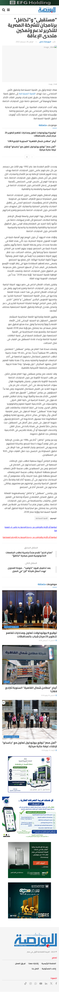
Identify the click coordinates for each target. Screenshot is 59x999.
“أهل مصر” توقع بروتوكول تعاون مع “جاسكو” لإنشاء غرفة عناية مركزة (30, 148)
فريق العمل (20, 963)
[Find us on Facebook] (56, 983)
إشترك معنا (33, 963)
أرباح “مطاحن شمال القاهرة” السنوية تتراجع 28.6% (32, 141)
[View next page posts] (27, 157)
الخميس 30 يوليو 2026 (48, 695)
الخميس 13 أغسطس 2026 (47, 640)
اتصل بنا (35, 968)
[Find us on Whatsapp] (36, 983)
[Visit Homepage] (46, 10)
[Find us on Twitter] (51, 983)
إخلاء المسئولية (49, 968)
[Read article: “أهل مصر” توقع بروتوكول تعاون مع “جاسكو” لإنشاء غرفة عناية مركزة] (29, 719)
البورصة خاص (45, 41)
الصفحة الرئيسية (49, 963)
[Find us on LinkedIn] (46, 983)
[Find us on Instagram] (31, 983)
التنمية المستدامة (27, 93)
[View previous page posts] (32, 157)
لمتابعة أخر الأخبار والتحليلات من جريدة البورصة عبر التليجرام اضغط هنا (30, 537)
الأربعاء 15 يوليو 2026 (48, 750)
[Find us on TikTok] (25, 983)
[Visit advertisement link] (29, 2)
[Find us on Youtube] (41, 983)
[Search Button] (3, 9)
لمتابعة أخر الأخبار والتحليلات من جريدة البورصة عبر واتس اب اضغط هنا (31, 528)
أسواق (6, 682)
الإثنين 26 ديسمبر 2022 (24, 41)
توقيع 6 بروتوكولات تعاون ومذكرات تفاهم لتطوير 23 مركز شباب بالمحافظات (30, 134)
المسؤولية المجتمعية (11, 627)
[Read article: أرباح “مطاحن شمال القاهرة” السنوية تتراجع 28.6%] (29, 664)
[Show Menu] (8, 9)
